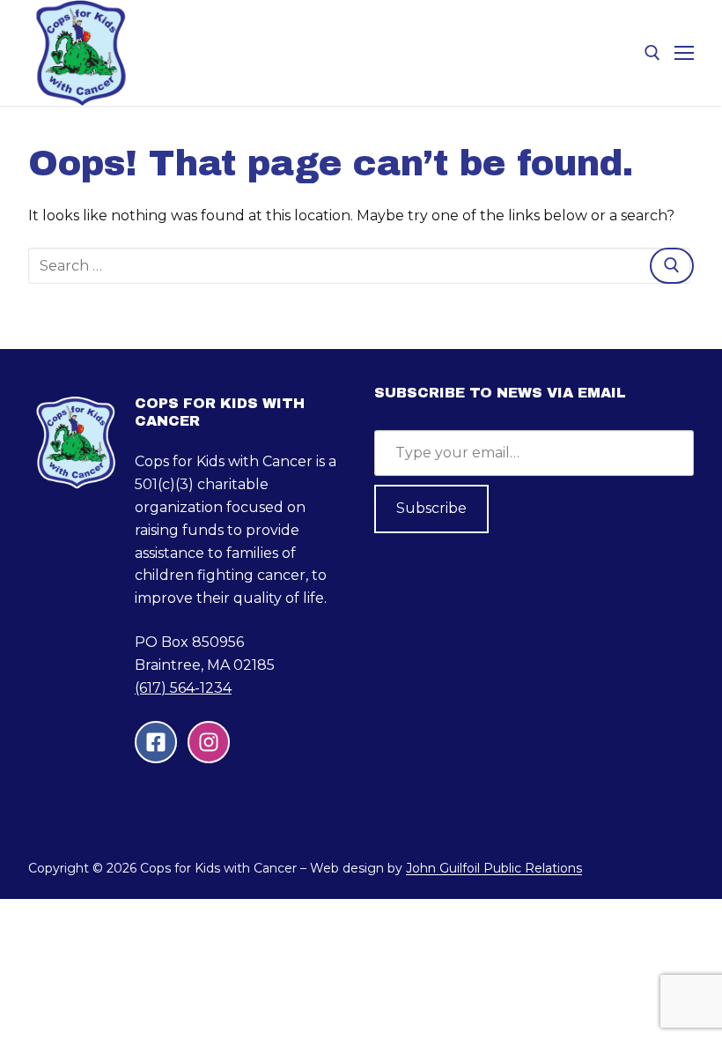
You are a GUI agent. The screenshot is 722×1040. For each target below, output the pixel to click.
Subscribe (431, 508)
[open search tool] (652, 53)
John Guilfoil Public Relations (494, 868)
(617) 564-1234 (183, 688)
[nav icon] (684, 52)
